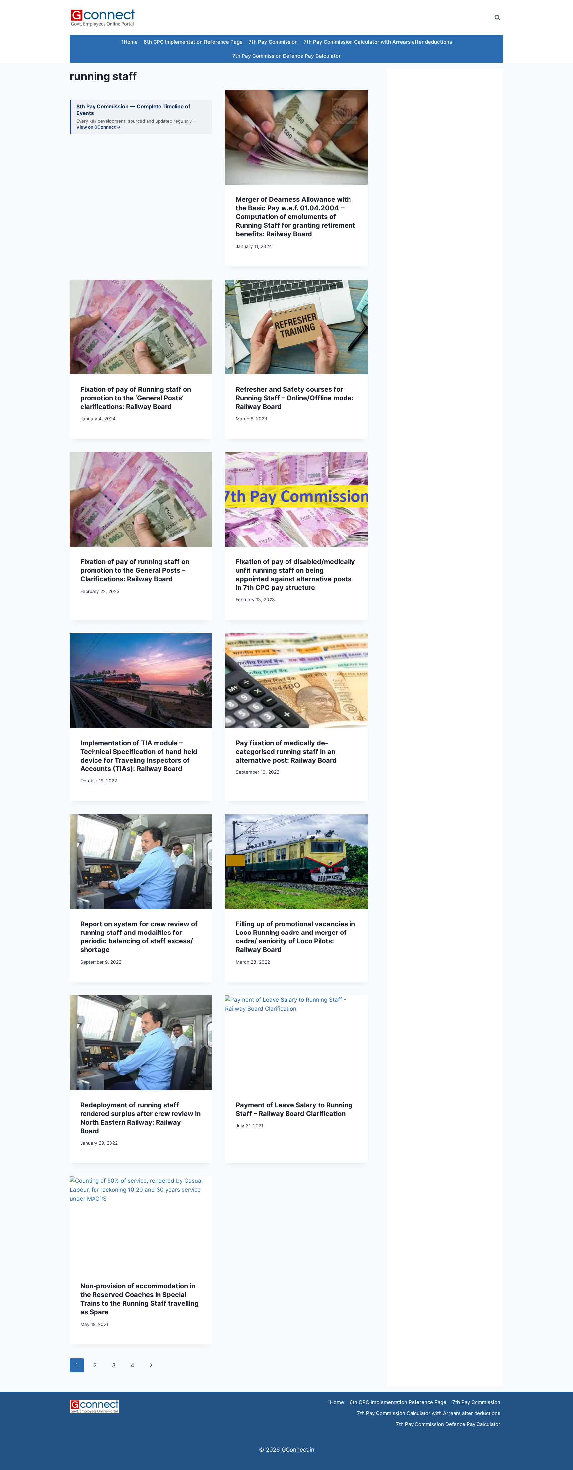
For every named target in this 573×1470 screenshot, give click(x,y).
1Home (129, 42)
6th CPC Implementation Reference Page (193, 42)
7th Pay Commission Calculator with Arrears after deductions (378, 42)
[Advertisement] (367, 17)
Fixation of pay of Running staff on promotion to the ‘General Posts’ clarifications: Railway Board (135, 398)
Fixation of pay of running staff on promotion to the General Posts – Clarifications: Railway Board (134, 570)
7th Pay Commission (273, 42)
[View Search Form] (497, 18)
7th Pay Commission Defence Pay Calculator (286, 56)
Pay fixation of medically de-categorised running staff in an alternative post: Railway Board (286, 751)
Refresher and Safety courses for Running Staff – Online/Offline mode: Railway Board (294, 398)
